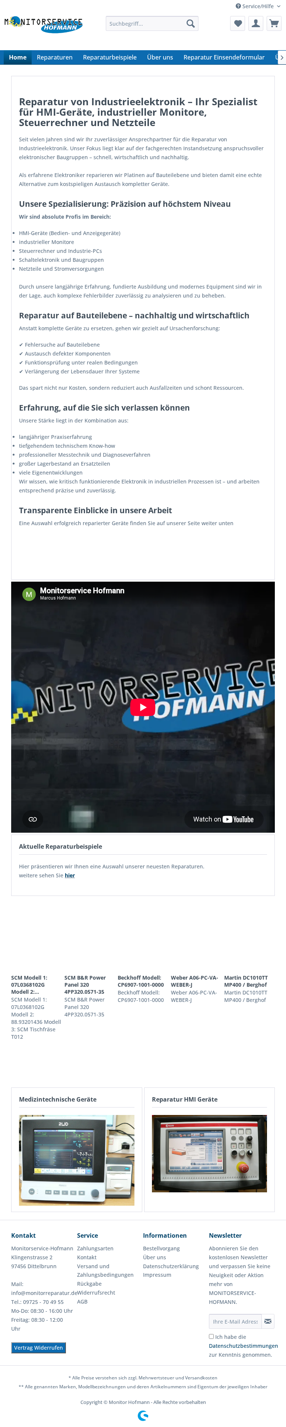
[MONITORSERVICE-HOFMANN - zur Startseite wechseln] (43, 31)
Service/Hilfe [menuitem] (258, 6)
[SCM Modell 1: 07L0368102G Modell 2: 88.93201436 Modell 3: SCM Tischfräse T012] (36, 935)
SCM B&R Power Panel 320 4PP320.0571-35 (85, 984)
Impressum (157, 1274)
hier (70, 875)
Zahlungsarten (95, 1248)
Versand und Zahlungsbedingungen (105, 1271)
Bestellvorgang (161, 1248)
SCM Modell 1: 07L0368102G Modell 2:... (29, 984)
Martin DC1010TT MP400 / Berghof (246, 981)
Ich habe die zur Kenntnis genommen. (243, 1345)
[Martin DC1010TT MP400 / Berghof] (249, 935)
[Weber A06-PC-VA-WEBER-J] (196, 935)
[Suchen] (190, 23)
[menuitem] (152, 23)
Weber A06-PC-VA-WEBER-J (194, 981)
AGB (82, 1301)
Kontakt (86, 1257)
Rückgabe (89, 1283)
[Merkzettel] (237, 23)
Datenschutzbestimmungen (243, 1345)
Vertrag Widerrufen (38, 1347)
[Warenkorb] (274, 23)
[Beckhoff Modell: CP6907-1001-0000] (143, 935)
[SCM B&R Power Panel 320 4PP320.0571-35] (89, 935)
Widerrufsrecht (96, 1292)
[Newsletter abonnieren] (267, 1321)
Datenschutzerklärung (171, 1266)
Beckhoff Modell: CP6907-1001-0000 (141, 981)
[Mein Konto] (255, 23)
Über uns (154, 1257)
